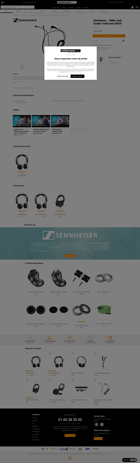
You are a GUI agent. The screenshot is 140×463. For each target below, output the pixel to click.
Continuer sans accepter (71, 54)
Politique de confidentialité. (77, 71)
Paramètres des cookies (62, 76)
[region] (70, 63)
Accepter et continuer (77, 76)
